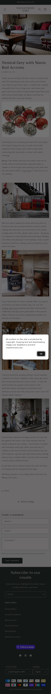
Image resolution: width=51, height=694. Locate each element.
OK (41, 354)
